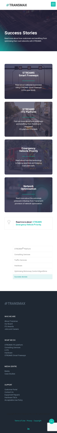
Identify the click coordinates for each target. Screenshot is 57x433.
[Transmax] (16, 4)
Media (7, 371)
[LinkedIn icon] (29, 429)
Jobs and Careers (12, 329)
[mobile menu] (53, 4)
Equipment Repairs (12, 395)
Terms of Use (20, 421)
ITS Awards (9, 326)
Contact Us (9, 392)
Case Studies (10, 374)
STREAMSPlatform (22, 248)
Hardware (18, 266)
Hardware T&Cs (11, 397)
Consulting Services (22, 254)
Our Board (9, 324)
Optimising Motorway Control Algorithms (30, 271)
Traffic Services (20, 260)
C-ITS (7, 350)
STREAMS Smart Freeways (15, 355)
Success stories (20, 277)
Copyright (37, 421)
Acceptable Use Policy (14, 400)
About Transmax (11, 321)
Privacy (29, 421)
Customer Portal (11, 389)
